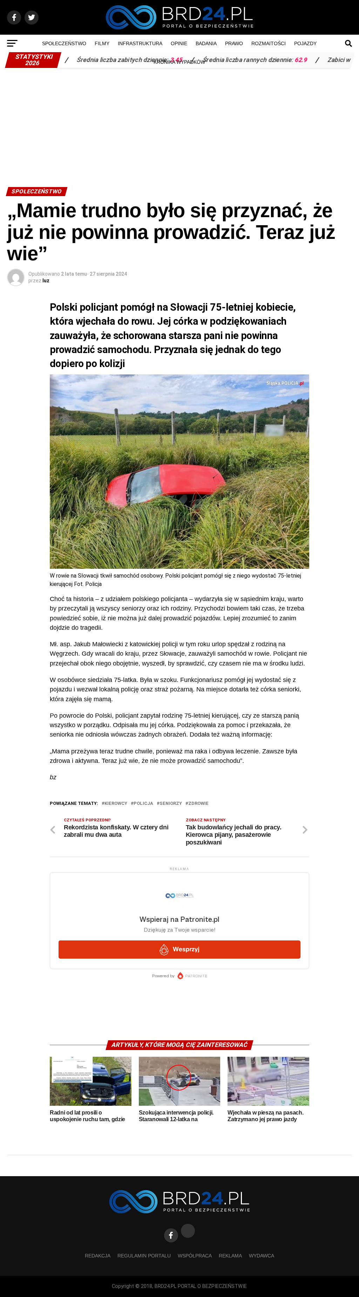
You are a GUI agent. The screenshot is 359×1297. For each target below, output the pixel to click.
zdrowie (198, 803)
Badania (206, 43)
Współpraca (195, 1255)
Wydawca (261, 1255)
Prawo (234, 43)
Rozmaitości (268, 43)
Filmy (102, 43)
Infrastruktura (140, 43)
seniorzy (171, 803)
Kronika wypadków (179, 62)
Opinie (179, 43)
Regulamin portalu (144, 1255)
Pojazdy (305, 43)
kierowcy (115, 803)
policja (143, 803)
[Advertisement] (179, 124)
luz (45, 280)
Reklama (230, 1255)
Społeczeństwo (64, 43)
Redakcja (97, 1255)
